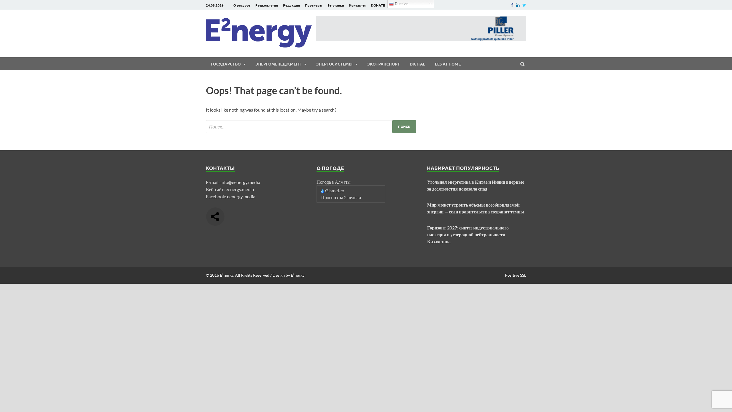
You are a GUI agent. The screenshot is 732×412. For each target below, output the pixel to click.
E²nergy (226, 275)
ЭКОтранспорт (383, 63)
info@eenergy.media (240, 182)
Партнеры (313, 5)
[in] (518, 5)
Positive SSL (515, 275)
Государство (226, 63)
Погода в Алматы (334, 182)
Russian (401, 4)
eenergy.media (240, 189)
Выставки (335, 5)
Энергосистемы (334, 63)
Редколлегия (266, 5)
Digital (417, 63)
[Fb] (512, 5)
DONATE (378, 5)
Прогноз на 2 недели (341, 197)
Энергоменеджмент (278, 63)
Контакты (357, 5)
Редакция (291, 5)
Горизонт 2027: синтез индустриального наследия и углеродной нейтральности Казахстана (468, 234)
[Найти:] (311, 126)
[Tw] (524, 5)
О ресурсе (241, 5)
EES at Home (448, 63)
